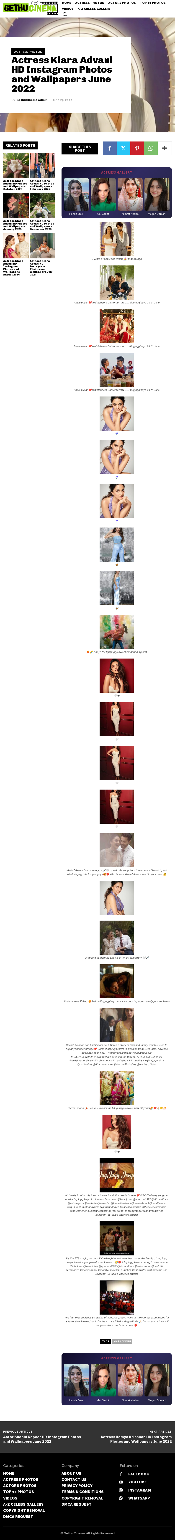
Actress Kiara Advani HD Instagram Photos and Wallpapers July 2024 (41, 268)
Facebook (138, 1474)
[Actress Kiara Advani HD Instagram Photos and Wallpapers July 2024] (42, 245)
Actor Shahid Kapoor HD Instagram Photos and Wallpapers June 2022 (42, 1439)
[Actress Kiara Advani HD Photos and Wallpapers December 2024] (42, 205)
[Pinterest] (137, 148)
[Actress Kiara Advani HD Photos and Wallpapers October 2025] (16, 165)
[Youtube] (121, 1482)
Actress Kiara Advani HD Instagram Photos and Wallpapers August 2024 (13, 268)
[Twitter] (123, 148)
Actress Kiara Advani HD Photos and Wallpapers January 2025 (15, 225)
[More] (165, 148)
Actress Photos (28, 51)
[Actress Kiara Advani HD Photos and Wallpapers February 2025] (42, 165)
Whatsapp (139, 1498)
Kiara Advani (122, 1341)
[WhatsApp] (151, 148)
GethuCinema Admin (31, 99)
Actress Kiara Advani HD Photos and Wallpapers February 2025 (42, 185)
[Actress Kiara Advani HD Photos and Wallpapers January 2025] (16, 205)
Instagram (139, 1490)
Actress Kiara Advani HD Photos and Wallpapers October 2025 (15, 185)
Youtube (137, 1482)
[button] (64, 14)
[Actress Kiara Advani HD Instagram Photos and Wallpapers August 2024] (16, 245)
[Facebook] (110, 148)
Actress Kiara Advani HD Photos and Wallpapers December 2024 (42, 225)
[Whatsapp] (121, 1498)
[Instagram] (121, 1490)
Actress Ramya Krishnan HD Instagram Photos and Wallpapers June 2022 (136, 1439)
